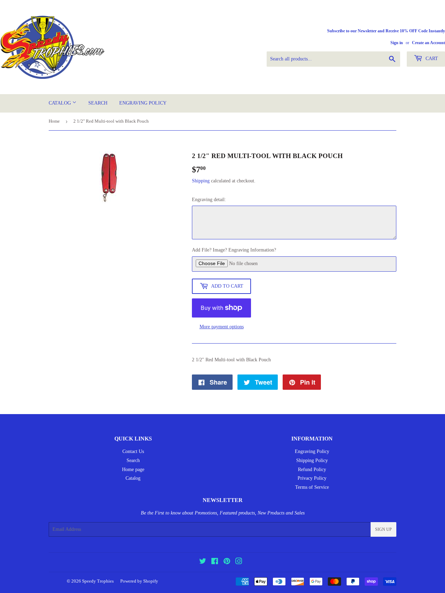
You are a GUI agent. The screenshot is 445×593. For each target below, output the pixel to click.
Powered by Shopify (139, 581)
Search (97, 103)
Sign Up (383, 529)
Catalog (60, 103)
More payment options (222, 326)
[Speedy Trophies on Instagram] (238, 562)
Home (54, 121)
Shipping (201, 180)
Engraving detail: (209, 199)
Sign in (396, 42)
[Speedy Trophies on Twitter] (202, 562)
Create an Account (428, 42)
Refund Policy (312, 469)
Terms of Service (312, 487)
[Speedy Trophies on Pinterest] (226, 562)
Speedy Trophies (98, 581)
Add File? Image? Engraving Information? (234, 250)
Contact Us (133, 451)
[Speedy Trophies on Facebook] (214, 562)
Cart (431, 58)
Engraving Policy (143, 103)
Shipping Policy (312, 460)
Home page (133, 469)
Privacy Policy (312, 478)
